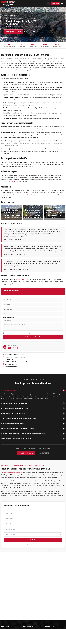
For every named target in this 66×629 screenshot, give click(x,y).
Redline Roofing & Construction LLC (12, 472)
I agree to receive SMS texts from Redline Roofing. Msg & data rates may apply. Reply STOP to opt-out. (28, 333)
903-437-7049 (31, 31)
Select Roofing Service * (8, 317)
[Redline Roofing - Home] (8, 3)
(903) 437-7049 (15, 182)
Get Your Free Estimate (33, 337)
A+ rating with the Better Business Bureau (28, 195)
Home (5, 15)
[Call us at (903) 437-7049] (48, 3)
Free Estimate (55, 3)
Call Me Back (33, 540)
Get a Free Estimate (26, 453)
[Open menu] (62, 3)
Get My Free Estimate (13, 31)
